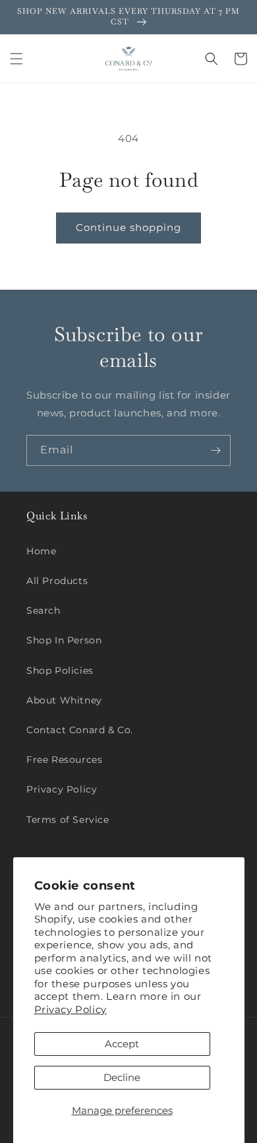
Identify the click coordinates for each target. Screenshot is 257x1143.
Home (41, 551)
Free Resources (64, 760)
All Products (57, 581)
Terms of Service (67, 820)
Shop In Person (63, 640)
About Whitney (64, 700)
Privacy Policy (70, 1009)
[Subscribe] (215, 450)
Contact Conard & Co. (79, 730)
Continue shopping (128, 227)
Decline (121, 1077)
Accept (122, 1043)
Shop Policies (60, 670)
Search (43, 610)
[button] (16, 58)
